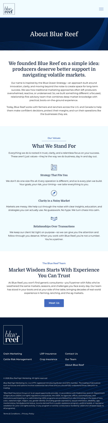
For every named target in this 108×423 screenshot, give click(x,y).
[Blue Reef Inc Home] (9, 9)
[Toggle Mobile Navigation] (101, 9)
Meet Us (54, 303)
